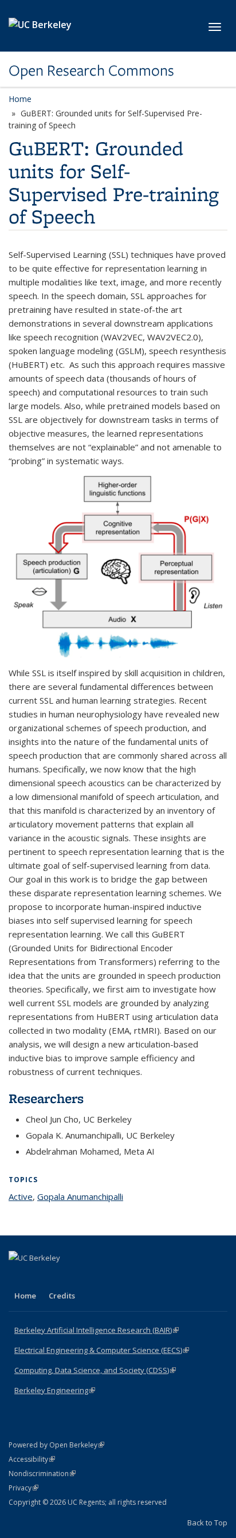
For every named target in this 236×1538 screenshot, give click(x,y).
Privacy (23, 1488)
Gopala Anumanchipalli (80, 1196)
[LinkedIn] (63, 1277)
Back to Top (207, 1522)
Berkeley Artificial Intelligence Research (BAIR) (96, 1330)
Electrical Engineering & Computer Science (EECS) (101, 1350)
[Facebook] (18, 1277)
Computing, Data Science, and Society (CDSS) (95, 1370)
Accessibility (32, 1459)
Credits (62, 1295)
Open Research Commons (91, 70)
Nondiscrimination (42, 1473)
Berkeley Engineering (54, 1390)
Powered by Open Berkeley (56, 1445)
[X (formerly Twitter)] (41, 1277)
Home (20, 98)
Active (21, 1196)
